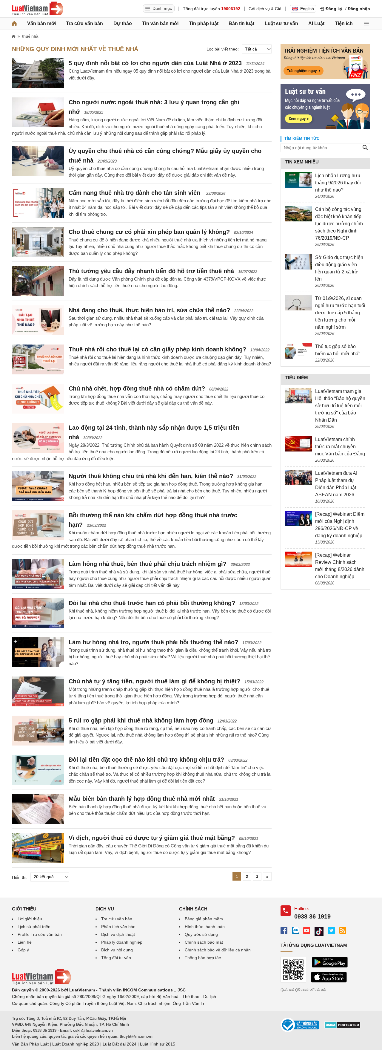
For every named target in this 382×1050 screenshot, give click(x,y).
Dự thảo (122, 23)
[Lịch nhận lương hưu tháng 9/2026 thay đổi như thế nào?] (298, 180)
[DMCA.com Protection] (342, 1027)
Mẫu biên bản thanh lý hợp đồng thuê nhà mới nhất (142, 798)
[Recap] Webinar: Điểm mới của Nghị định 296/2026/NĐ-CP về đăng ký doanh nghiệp (339, 525)
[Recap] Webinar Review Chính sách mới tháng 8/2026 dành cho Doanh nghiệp (339, 565)
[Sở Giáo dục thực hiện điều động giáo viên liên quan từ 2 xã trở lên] (298, 262)
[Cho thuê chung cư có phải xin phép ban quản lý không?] (38, 242)
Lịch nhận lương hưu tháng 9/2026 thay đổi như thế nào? (338, 182)
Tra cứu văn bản (84, 23)
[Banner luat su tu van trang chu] (325, 127)
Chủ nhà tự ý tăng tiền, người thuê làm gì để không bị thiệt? (154, 681)
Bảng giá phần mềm (204, 918)
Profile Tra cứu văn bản (40, 934)
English (307, 8)
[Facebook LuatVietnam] (284, 930)
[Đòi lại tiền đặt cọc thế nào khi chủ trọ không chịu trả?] (38, 770)
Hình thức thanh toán (205, 926)
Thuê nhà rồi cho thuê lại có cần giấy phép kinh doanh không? (157, 349)
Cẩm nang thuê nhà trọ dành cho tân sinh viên (135, 192)
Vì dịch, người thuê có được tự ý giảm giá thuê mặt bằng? (152, 838)
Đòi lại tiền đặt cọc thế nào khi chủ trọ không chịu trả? (146, 759)
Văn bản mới (41, 23)
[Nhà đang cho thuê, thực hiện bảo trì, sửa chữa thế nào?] (38, 320)
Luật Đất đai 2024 (119, 1044)
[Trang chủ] (14, 24)
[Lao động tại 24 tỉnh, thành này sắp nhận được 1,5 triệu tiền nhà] (38, 438)
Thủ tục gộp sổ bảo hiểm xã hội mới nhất (337, 350)
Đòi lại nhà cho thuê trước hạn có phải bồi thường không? (152, 603)
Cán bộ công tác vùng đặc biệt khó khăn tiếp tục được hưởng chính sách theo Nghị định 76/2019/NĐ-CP (339, 224)
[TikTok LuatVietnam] (319, 931)
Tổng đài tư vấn (116, 957)
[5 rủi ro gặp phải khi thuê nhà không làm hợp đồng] (38, 731)
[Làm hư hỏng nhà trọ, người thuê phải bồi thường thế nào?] (38, 652)
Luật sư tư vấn (281, 23)
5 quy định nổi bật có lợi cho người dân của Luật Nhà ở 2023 (155, 63)
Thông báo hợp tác (203, 957)
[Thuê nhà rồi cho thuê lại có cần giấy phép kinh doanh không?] (38, 359)
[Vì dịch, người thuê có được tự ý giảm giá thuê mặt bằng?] (38, 848)
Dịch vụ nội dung (117, 950)
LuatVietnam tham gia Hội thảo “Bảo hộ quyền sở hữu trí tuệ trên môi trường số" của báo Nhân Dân (340, 406)
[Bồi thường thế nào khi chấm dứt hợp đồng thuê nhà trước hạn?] (38, 525)
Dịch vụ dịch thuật (118, 934)
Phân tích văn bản (118, 926)
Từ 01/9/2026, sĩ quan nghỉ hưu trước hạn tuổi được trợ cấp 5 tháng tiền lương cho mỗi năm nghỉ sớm (340, 313)
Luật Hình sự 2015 (157, 1044)
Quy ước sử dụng (201, 934)
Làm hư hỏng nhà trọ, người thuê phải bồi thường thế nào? (153, 642)
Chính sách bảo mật (204, 942)
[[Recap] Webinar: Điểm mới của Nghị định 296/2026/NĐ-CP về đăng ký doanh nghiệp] (298, 518)
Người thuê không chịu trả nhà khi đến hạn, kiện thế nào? (151, 476)
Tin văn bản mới (160, 23)
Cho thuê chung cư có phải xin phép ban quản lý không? (149, 232)
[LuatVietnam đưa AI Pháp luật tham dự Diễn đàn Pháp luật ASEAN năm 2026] (298, 477)
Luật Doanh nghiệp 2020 (75, 1044)
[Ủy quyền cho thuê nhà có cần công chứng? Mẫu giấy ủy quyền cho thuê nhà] (38, 161)
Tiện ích (344, 23)
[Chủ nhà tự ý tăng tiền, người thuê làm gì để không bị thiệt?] (38, 691)
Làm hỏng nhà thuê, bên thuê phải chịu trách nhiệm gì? (148, 564)
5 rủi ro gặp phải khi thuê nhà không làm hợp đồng (141, 720)
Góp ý (23, 950)
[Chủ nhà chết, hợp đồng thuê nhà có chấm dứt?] (38, 399)
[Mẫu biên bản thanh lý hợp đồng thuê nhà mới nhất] (38, 809)
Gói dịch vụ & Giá (265, 8)
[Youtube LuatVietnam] (306, 930)
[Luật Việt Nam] (37, 8)
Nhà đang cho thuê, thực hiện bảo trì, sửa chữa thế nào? (149, 310)
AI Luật (316, 23)
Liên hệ (25, 942)
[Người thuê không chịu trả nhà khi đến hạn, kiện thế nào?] (38, 486)
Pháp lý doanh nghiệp (121, 942)
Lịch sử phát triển (34, 926)
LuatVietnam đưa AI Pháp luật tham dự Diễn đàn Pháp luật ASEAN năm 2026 (336, 484)
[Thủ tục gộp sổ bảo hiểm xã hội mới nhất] (298, 351)
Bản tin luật (241, 23)
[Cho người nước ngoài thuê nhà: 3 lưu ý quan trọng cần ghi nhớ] (38, 112)
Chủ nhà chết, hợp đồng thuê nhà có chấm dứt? (137, 388)
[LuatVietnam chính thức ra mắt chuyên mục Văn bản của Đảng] (298, 443)
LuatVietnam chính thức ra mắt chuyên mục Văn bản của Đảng (340, 446)
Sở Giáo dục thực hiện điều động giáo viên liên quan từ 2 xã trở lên (339, 268)
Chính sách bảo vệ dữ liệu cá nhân (218, 950)
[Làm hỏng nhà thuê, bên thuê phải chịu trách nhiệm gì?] (38, 574)
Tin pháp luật (203, 23)
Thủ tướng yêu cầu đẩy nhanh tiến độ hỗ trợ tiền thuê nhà (151, 271)
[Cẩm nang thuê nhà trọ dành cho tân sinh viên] (38, 203)
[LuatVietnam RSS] (342, 930)
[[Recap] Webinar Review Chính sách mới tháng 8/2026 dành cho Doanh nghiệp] (298, 559)
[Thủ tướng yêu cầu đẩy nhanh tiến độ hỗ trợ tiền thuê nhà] (38, 281)
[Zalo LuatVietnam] (295, 930)
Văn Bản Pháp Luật (30, 1044)
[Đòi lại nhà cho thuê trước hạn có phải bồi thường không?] (38, 613)
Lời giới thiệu (30, 918)
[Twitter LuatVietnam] (331, 930)
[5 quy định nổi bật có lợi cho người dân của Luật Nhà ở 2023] (38, 73)
